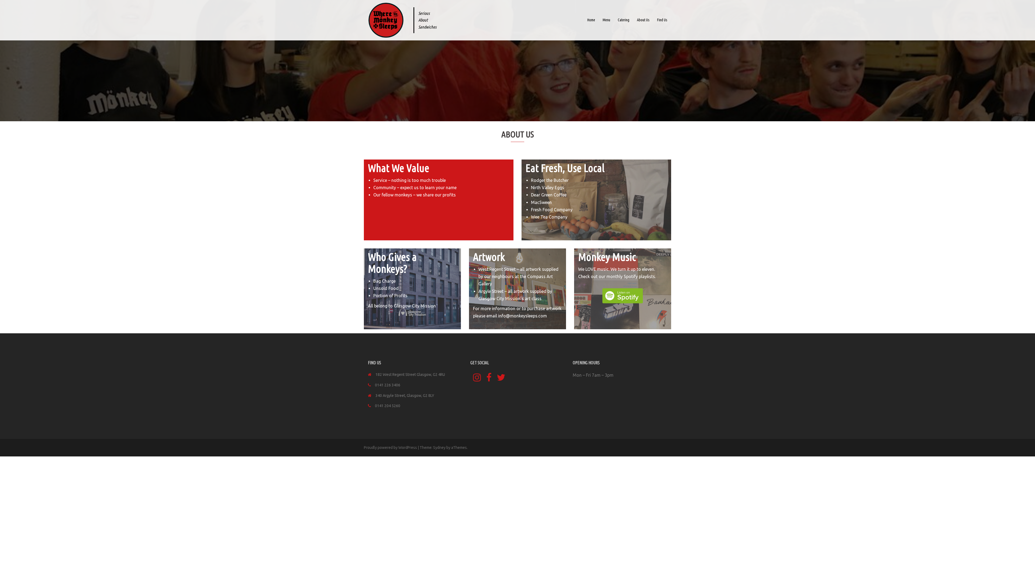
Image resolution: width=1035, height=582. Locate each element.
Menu (606, 20)
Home (591, 20)
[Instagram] (477, 379)
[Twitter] (501, 379)
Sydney (439, 447)
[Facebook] (488, 379)
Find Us (662, 20)
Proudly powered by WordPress (390, 447)
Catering (623, 20)
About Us (643, 20)
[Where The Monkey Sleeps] (386, 20)
